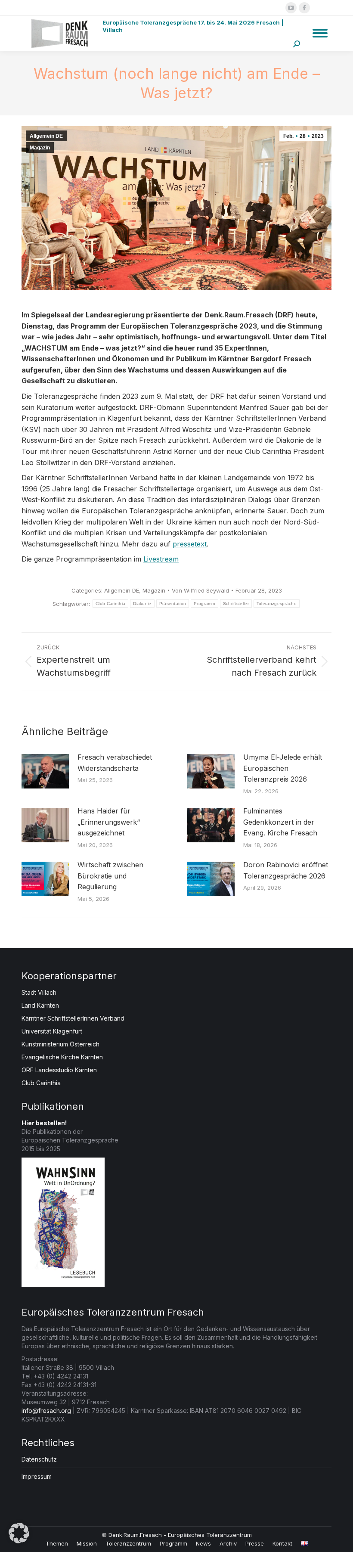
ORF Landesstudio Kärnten (59, 1070)
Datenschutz (39, 1459)
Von (200, 590)
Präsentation (172, 603)
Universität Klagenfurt (52, 1031)
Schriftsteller (236, 603)
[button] (19, 1533)
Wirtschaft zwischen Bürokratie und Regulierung (110, 875)
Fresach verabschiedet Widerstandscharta (114, 763)
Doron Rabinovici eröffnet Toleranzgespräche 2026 (285, 870)
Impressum (37, 1476)
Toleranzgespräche (277, 603)
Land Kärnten (40, 1005)
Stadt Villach (39, 992)
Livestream (161, 559)
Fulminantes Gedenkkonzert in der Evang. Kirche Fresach (280, 822)
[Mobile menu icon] (320, 33)
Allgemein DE (46, 136)
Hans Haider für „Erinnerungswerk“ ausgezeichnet (108, 822)
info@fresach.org (46, 1410)
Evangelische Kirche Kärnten (62, 1057)
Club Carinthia (110, 603)
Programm (204, 603)
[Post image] (45, 771)
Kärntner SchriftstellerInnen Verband (73, 1018)
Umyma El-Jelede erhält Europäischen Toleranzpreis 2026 (282, 768)
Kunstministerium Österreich (60, 1044)
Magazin (40, 148)
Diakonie (142, 603)
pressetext (190, 544)
